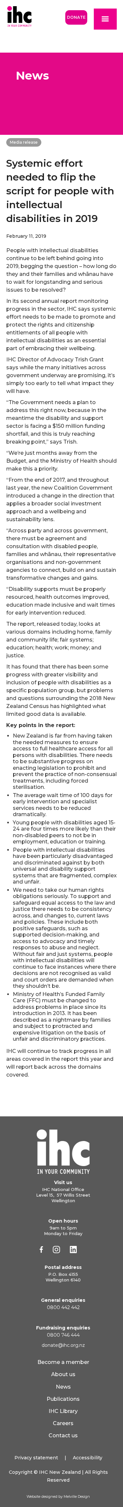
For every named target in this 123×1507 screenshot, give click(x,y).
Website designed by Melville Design (58, 1496)
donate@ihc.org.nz (63, 1345)
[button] (105, 19)
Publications (63, 1399)
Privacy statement (36, 1458)
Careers (63, 1423)
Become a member (63, 1362)
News (63, 1387)
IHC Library (63, 1411)
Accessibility (87, 1458)
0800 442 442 (63, 1307)
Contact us (63, 1435)
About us (63, 1374)
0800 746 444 (63, 1335)
